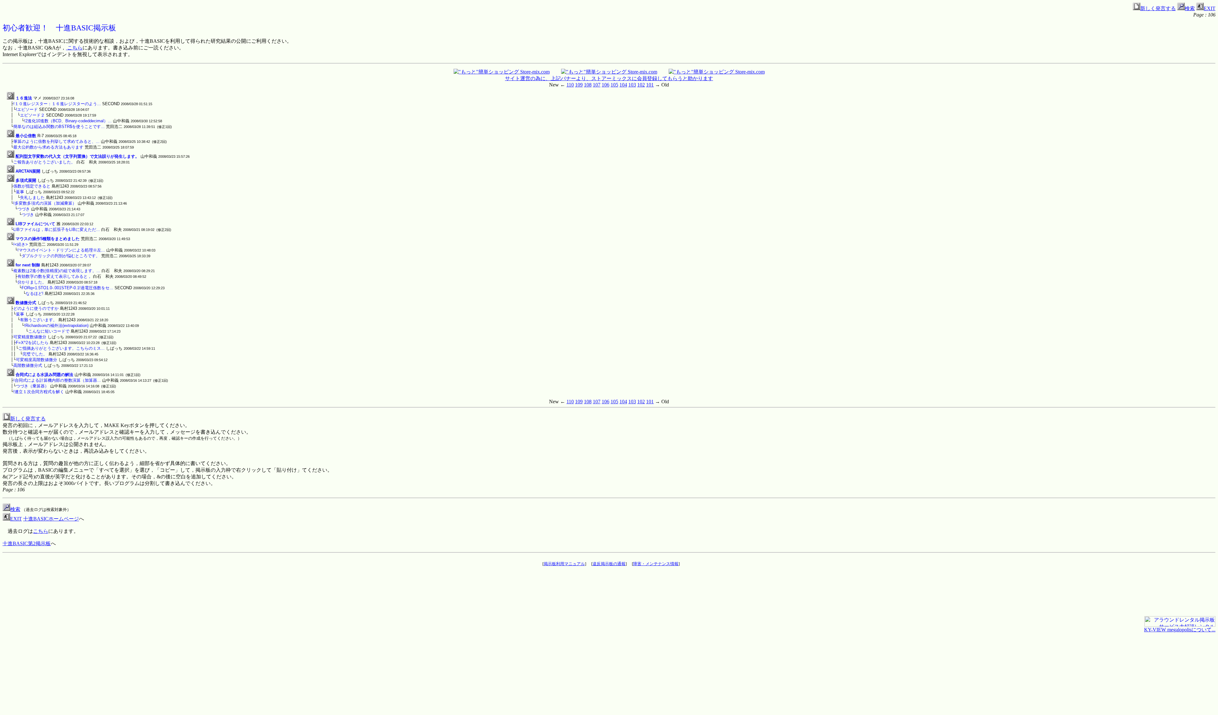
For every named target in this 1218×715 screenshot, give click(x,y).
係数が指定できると (31, 186)
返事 (20, 191)
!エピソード (27, 109)
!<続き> (20, 244)
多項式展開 (26, 180)
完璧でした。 (35, 354)
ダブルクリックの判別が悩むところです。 (61, 255)
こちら (74, 47)
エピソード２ (32, 115)
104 (623, 84)
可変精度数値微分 (29, 337)
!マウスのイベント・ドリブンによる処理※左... (61, 250)
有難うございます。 (38, 319)
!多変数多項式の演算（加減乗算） (44, 203)
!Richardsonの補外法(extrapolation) (56, 325)
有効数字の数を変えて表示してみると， (54, 276)
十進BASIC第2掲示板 (27, 543)
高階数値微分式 (27, 365)
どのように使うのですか (36, 308)
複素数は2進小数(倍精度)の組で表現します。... (56, 270)
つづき (23, 209)
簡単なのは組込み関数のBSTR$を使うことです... (59, 126)
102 (641, 84)
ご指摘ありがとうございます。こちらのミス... (61, 348)
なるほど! (34, 293)
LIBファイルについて (35, 223)
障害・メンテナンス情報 (655, 563)
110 (570, 84)
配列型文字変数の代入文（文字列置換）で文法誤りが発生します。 (77, 156)
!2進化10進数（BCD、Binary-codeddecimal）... (68, 120)
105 (614, 84)
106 (605, 84)
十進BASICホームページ (51, 518)
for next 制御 (28, 265)
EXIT (1209, 8)
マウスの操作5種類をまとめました (48, 238)
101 (650, 84)
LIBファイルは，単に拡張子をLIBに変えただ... (56, 229)
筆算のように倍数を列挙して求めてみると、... (56, 141)
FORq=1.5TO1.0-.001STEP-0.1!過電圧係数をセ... (67, 287)
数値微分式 (26, 302)
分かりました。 (31, 282)
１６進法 (24, 98)
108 (588, 84)
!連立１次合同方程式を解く (38, 391)
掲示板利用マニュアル (564, 563)
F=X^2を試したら (32, 342)
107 (596, 84)
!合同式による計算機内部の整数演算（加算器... (57, 380)
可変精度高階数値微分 (36, 359)
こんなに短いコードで (48, 331)
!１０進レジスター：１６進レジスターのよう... (57, 103)
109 (579, 84)
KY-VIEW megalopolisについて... (1179, 629)
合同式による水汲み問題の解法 (44, 374)
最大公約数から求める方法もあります (48, 147)
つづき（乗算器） (32, 386)
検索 (1190, 8)
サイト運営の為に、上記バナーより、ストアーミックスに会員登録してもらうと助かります (609, 78)
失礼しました (32, 197)
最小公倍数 (26, 135)
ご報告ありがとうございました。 (44, 162)
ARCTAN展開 (28, 171)
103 (632, 84)
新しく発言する (1158, 8)
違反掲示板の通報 (609, 563)
